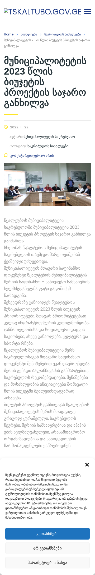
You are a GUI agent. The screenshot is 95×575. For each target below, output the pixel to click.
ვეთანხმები (47, 533)
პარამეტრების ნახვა (47, 562)
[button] (87, 464)
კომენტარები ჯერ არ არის (32, 155)
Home (8, 34)
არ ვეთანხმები (47, 548)
